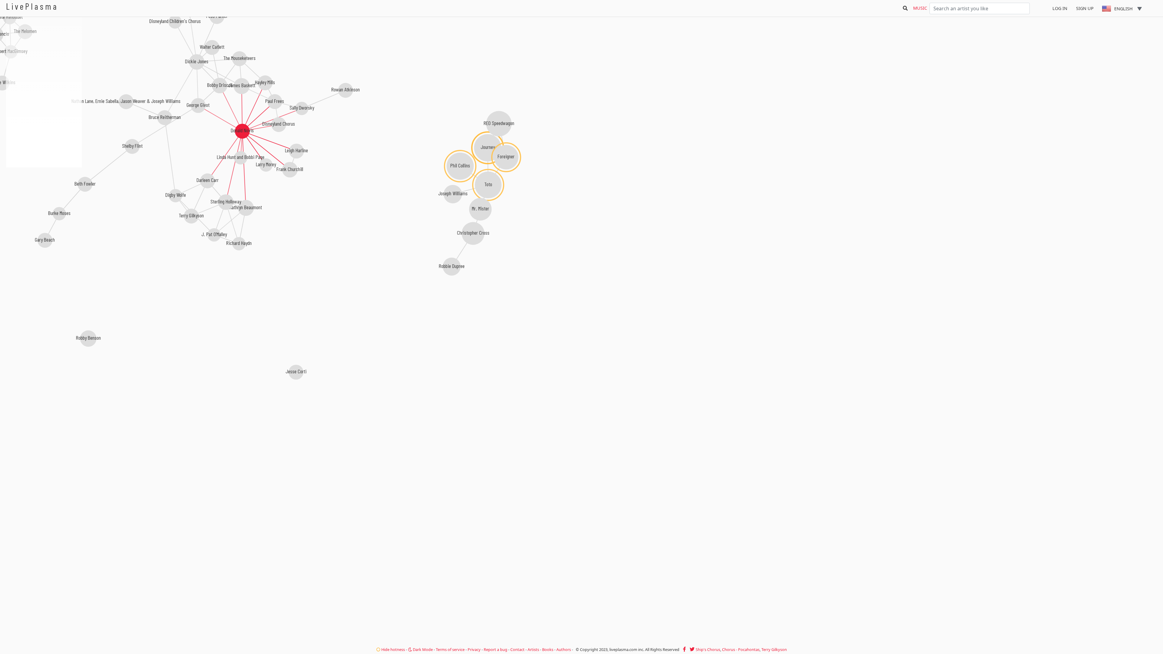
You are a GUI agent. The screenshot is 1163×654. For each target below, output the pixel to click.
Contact (517, 649)
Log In (1059, 8)
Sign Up (1085, 8)
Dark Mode (422, 649)
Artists (533, 649)
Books (547, 649)
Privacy (474, 649)
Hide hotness (392, 649)
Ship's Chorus (708, 649)
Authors (563, 649)
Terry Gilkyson (774, 649)
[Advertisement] (44, 200)
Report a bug (495, 649)
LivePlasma (32, 6)
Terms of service (450, 649)
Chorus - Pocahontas (741, 649)
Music (920, 8)
